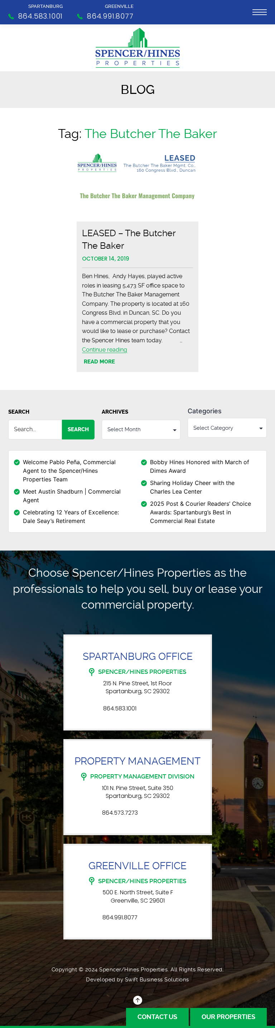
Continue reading (104, 349)
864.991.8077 (120, 918)
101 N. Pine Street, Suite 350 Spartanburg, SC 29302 (137, 792)
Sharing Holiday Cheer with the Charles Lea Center (192, 487)
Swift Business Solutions (157, 979)
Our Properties (228, 1016)
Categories (205, 411)
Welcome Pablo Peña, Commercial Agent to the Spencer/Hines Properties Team (69, 470)
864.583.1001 (119, 709)
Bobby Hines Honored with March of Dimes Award (199, 466)
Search (18, 412)
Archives (115, 412)
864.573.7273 (120, 813)
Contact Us (157, 1016)
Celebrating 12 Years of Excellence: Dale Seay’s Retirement (71, 516)
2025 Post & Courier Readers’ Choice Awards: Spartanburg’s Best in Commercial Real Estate (200, 512)
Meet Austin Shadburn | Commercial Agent (72, 496)
